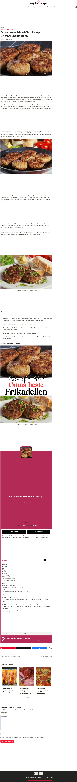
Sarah (3, 39)
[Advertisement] (26, 17)
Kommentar (4, 717)
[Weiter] (49, 681)
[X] (42, 773)
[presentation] (9, 676)
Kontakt (53, 7)
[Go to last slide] (4, 681)
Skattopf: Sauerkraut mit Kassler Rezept (10, 655)
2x (47, 560)
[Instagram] (37, 773)
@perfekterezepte (48, 640)
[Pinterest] (40, 773)
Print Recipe (14, 532)
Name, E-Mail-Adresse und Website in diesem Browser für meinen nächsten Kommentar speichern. (23, 737)
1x (44, 560)
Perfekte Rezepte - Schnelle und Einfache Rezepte (40, 780)
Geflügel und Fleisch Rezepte (6, 29)
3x (49, 560)
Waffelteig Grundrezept (46, 655)
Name (3, 734)
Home (46, 777)
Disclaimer (40, 777)
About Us (26, 777)
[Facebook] (35, 773)
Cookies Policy (33, 777)
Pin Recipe (40, 532)
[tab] (26, 697)
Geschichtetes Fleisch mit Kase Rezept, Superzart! (8, 690)
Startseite (24, 7)
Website (38, 734)
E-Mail (20, 734)
